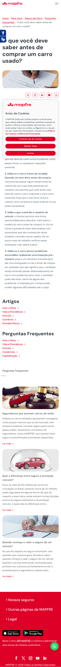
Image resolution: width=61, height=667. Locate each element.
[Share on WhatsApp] (56, 95)
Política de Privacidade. (29, 134)
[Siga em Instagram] (30, 658)
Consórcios (8, 352)
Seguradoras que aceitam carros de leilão (28, 413)
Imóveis (6, 315)
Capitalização (9, 355)
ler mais (6, 443)
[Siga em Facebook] (16, 658)
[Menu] (56, 3)
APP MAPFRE (24, 640)
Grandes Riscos (11, 323)
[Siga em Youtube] (37, 658)
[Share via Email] (49, 95)
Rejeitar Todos (30, 146)
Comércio (7, 319)
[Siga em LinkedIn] (44, 658)
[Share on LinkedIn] (42, 95)
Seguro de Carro (33, 18)
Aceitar (30, 153)
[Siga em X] (23, 658)
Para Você (16, 18)
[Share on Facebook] (35, 95)
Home (5, 18)
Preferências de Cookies (30, 139)
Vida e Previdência (12, 311)
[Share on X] (27, 95)
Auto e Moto (9, 307)
